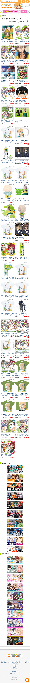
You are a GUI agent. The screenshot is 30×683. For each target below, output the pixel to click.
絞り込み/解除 (12, 21)
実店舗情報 (15, 664)
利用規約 (15, 668)
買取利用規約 (15, 671)
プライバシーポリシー (15, 673)
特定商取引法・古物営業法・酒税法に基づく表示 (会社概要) (15, 662)
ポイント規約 (15, 670)
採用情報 (15, 666)
